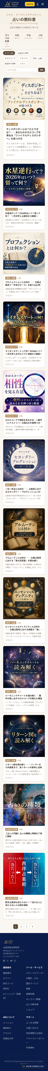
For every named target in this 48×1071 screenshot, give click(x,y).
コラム (22, 63)
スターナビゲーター (35, 972)
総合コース (8, 983)
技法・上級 (37, 58)
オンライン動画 (33, 999)
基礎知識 (30, 993)
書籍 (28, 988)
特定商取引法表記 (34, 1033)
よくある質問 (32, 1022)
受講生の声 (8, 1038)
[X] (8, 961)
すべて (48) (9, 53)
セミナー (7, 978)
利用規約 (30, 1047)
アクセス (7, 1033)
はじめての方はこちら (35, 1066)
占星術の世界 (23, 53)
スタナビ (29, 4)
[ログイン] (37, 4)
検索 (41, 70)
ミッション (8, 1022)
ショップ (30, 1009)
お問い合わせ (32, 1027)
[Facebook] (4, 961)
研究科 (6, 988)
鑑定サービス (32, 983)
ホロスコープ (10, 58)
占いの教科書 (32, 1004)
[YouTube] (11, 961)
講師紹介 (7, 1027)
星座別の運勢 (10, 63)
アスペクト (24, 58)
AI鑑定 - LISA (32, 978)
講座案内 (7, 972)
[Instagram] (15, 961)
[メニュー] (42, 4)
